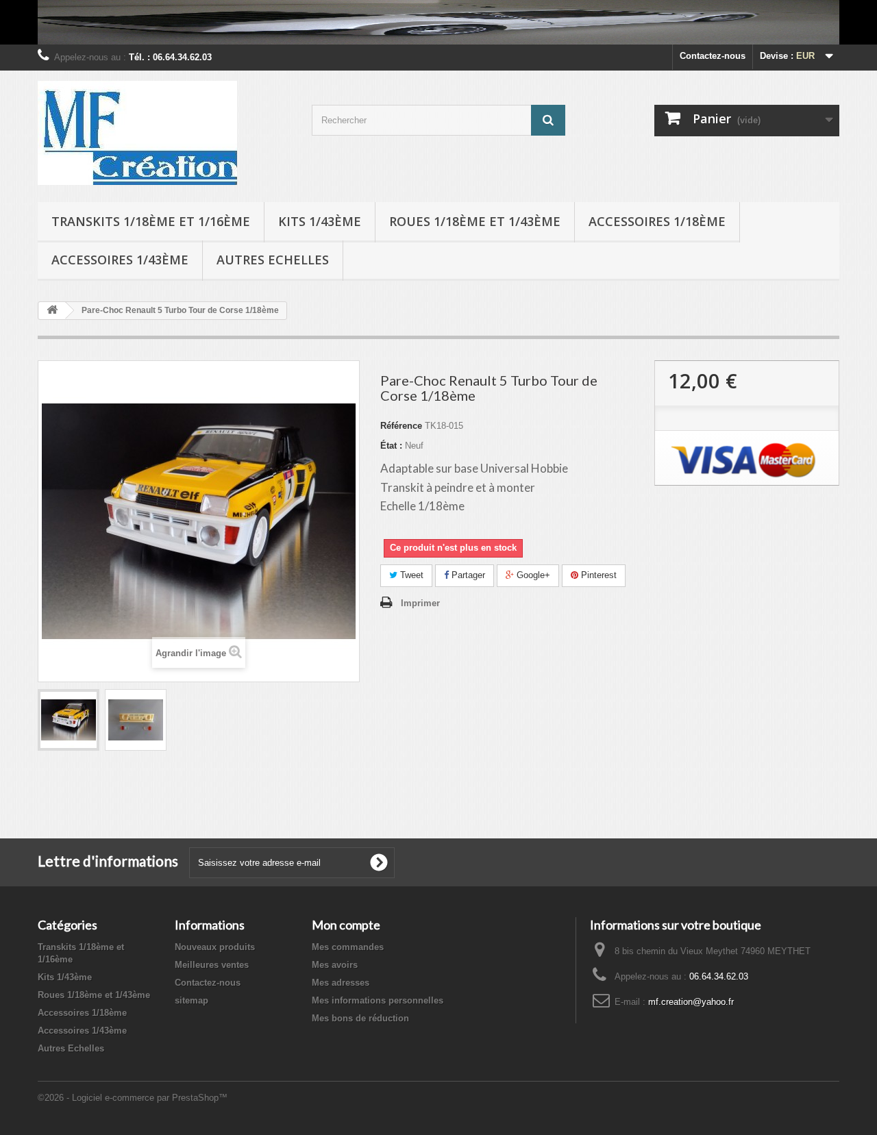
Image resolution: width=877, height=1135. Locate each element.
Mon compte (346, 924)
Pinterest (597, 575)
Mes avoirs (335, 965)
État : (391, 445)
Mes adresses (340, 982)
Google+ (532, 575)
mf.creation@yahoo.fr (691, 1002)
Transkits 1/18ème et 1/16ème (150, 221)
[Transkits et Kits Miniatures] (438, 22)
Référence (401, 426)
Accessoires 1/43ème (119, 259)
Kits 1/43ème (319, 221)
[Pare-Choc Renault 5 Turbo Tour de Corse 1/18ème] (68, 720)
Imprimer (420, 603)
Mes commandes (348, 947)
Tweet (410, 575)
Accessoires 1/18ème (657, 221)
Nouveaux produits (215, 947)
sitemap (191, 1000)
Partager (467, 575)
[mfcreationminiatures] (164, 133)
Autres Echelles (273, 259)
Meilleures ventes (212, 965)
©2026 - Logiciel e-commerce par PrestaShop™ (132, 1098)
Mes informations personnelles (377, 1000)
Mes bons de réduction (360, 1018)
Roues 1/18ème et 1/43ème (474, 221)
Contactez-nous (712, 56)
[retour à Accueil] (52, 310)
